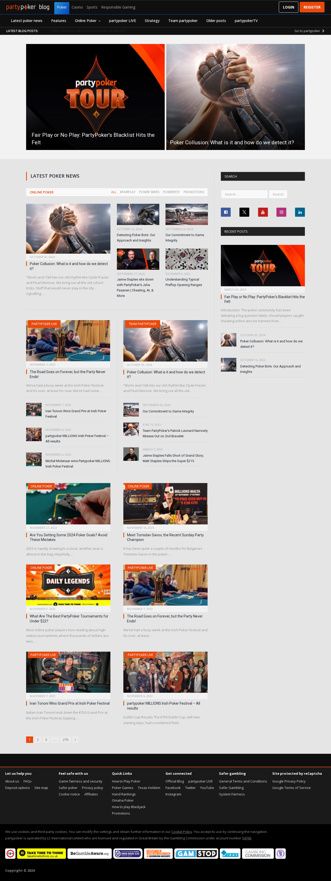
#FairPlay (128, 192)
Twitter (190, 787)
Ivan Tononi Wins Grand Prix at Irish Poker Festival (76, 413)
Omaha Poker (123, 800)
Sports (92, 7)
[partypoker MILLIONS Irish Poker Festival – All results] (165, 674)
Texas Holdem (149, 787)
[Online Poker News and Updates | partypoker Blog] (27, 7)
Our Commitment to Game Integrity (185, 237)
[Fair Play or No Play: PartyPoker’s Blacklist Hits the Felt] (263, 267)
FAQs (28, 781)
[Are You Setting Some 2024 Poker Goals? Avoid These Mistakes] (68, 505)
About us (12, 781)
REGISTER (312, 7)
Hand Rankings (124, 794)
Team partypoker (183, 20)
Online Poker (85, 20)
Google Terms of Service (291, 787)
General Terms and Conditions (243, 781)
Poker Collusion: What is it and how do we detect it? (88, 31)
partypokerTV (246, 20)
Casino (77, 7)
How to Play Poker (126, 781)
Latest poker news (26, 20)
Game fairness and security (80, 781)
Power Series (149, 192)
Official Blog (175, 781)
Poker (62, 7)
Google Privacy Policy (289, 781)
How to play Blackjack (129, 806)
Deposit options (17, 787)
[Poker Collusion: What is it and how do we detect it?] (68, 230)
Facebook (173, 787)
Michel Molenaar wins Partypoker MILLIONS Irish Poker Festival (78, 463)
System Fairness (232, 794)
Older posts (216, 20)
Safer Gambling (231, 787)
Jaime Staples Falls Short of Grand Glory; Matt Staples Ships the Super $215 (173, 458)
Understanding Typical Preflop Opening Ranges (184, 282)
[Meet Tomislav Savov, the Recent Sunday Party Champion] (165, 505)
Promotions (194, 192)
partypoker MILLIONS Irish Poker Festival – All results (77, 438)
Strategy (152, 20)
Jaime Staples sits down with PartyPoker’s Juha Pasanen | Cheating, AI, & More (135, 287)
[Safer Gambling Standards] (280, 857)
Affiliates (91, 794)
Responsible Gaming (118, 7)
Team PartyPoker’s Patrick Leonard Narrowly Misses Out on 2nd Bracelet (175, 433)
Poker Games (122, 787)
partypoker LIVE (122, 20)
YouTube (207, 787)
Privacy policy (92, 787)
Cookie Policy (181, 831)
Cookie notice (69, 794)
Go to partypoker (308, 31)
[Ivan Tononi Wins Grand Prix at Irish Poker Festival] (68, 674)
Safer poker (68, 787)
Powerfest (171, 192)
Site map (41, 787)
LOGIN (288, 7)
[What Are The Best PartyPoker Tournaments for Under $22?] (68, 586)
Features (58, 20)
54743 (246, 838)
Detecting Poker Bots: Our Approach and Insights (136, 237)
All (113, 192)
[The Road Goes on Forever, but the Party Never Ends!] (68, 342)
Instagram (173, 794)
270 (65, 739)
